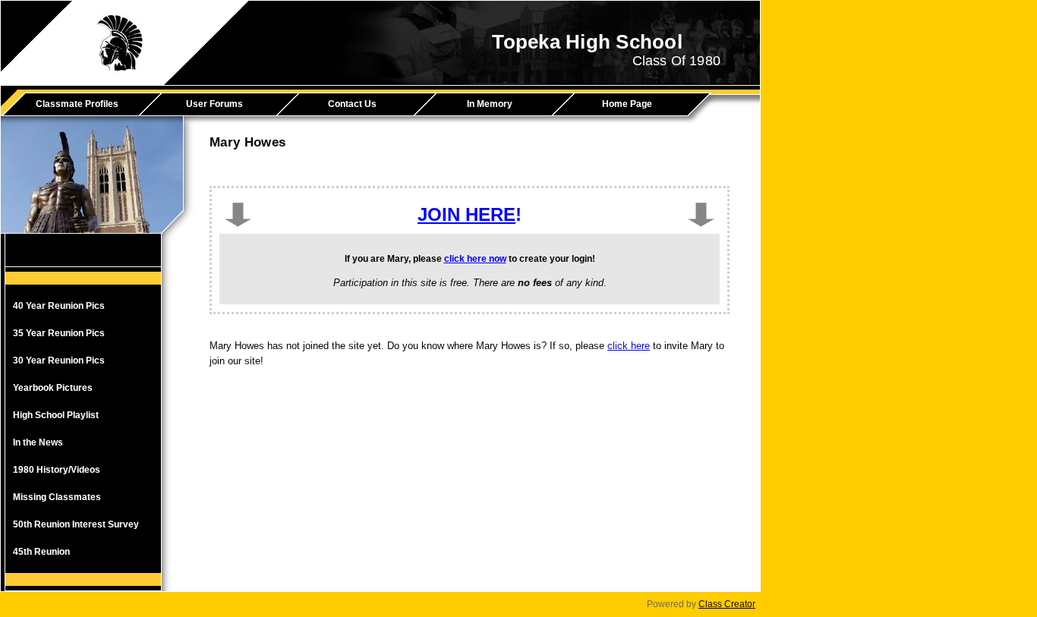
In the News (38, 442)
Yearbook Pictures (53, 387)
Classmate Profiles (77, 104)
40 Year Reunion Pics (59, 306)
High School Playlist (56, 415)
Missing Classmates (57, 497)
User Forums (214, 104)
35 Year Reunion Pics (59, 333)
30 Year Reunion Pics (59, 360)
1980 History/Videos (56, 469)
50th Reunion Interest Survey (76, 524)
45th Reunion (41, 551)
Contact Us (352, 104)
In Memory (489, 104)
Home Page (627, 104)
